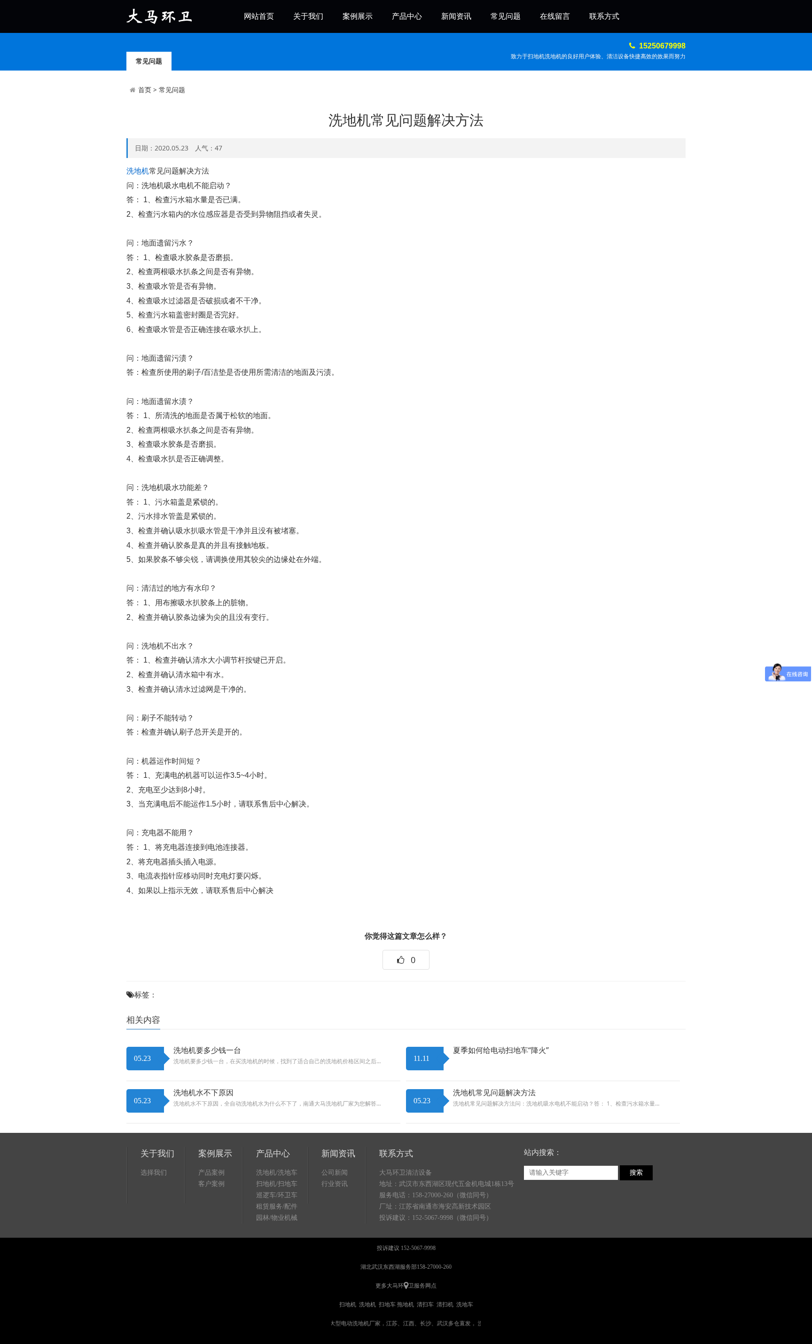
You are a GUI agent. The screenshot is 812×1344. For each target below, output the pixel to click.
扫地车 (387, 1304)
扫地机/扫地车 (276, 1183)
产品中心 (407, 16)
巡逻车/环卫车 (276, 1195)
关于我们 (308, 16)
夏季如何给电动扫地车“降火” (501, 1050)
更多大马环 (389, 1285)
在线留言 (555, 16)
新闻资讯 (456, 16)
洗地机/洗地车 (276, 1172)
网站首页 (259, 16)
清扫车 (425, 1304)
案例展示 (358, 16)
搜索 (636, 1172)
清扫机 (445, 1304)
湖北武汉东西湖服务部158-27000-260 (406, 1267)
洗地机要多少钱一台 (207, 1050)
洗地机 (137, 171)
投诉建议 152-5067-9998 (406, 1248)
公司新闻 (334, 1172)
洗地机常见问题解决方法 (494, 1092)
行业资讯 (334, 1183)
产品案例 (211, 1172)
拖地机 (405, 1304)
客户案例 (211, 1183)
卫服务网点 (422, 1285)
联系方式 (604, 16)
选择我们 (154, 1172)
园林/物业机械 (276, 1217)
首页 (144, 89)
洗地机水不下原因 (203, 1092)
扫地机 (347, 1304)
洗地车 (464, 1304)
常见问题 (506, 16)
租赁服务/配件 (276, 1206)
